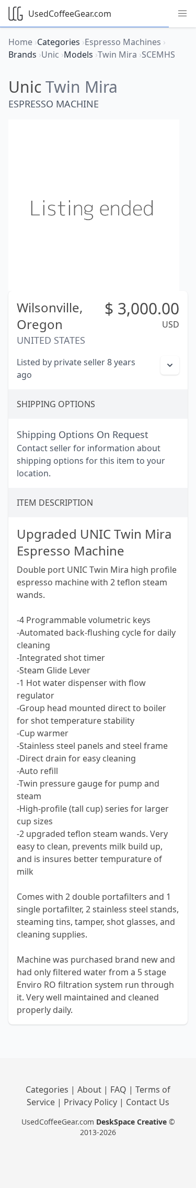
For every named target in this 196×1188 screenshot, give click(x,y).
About (90, 1089)
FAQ (119, 1089)
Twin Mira (81, 86)
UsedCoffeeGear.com (69, 13)
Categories (48, 1089)
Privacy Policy (91, 1102)
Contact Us (147, 1102)
